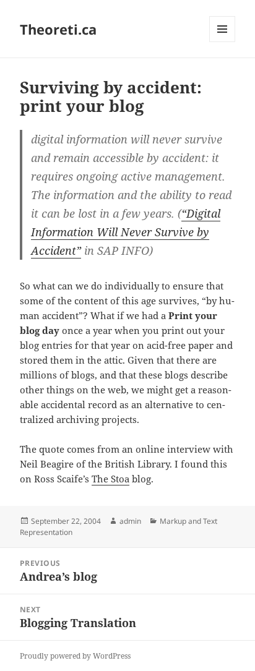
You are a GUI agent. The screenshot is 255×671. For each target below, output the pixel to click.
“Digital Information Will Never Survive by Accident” (125, 232)
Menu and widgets (222, 41)
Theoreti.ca (58, 29)
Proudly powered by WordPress (75, 656)
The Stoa (110, 478)
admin (130, 521)
